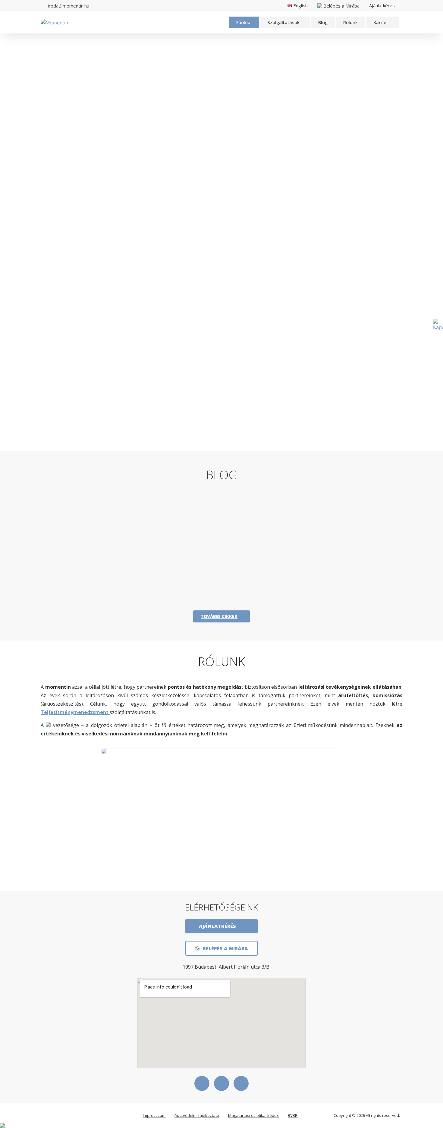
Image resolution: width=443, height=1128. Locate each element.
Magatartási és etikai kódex (253, 1115)
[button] (285, 22)
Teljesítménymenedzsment (75, 712)
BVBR (292, 1115)
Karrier (380, 22)
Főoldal (244, 22)
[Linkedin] (221, 1083)
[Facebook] (201, 1083)
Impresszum (154, 1115)
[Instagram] (241, 1083)
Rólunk (350, 22)
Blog (323, 22)
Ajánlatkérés (382, 5)
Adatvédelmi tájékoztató (196, 1115)
